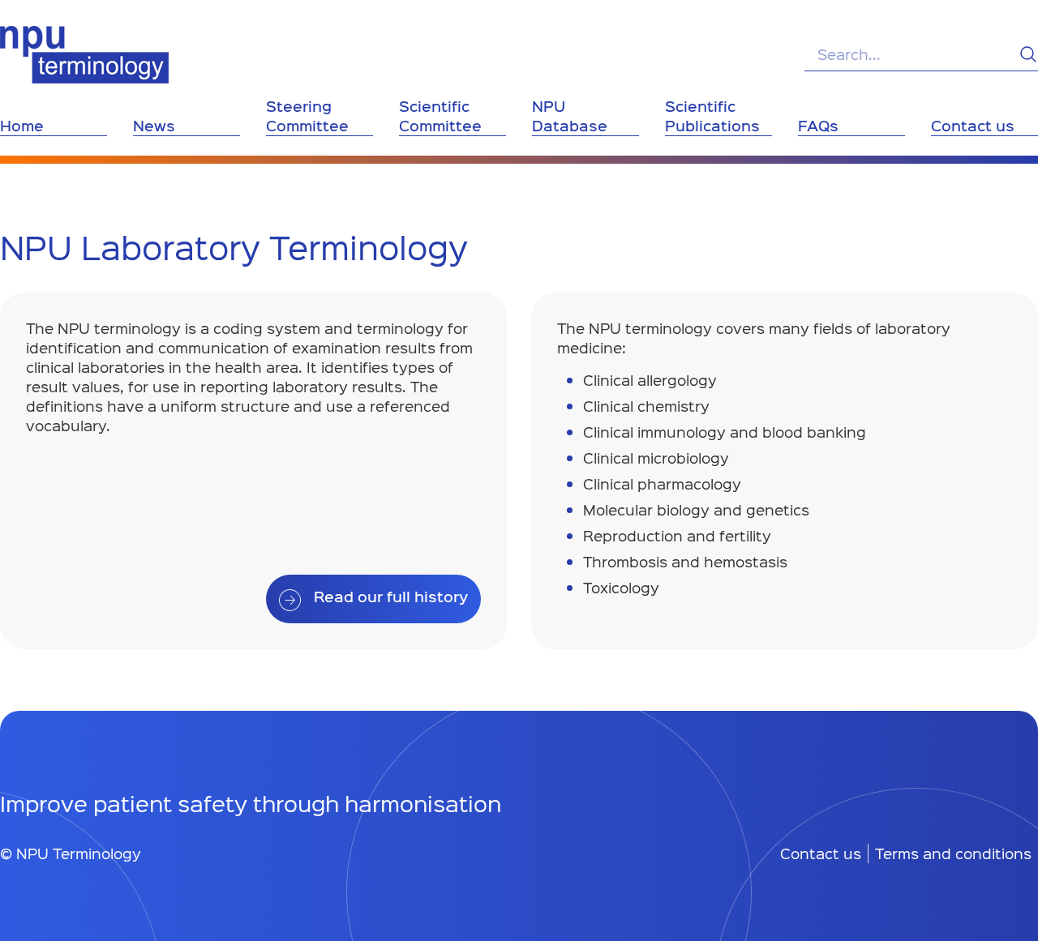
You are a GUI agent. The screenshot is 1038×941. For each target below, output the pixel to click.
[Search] (1028, 54)
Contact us (820, 853)
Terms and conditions (953, 853)
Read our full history (391, 596)
